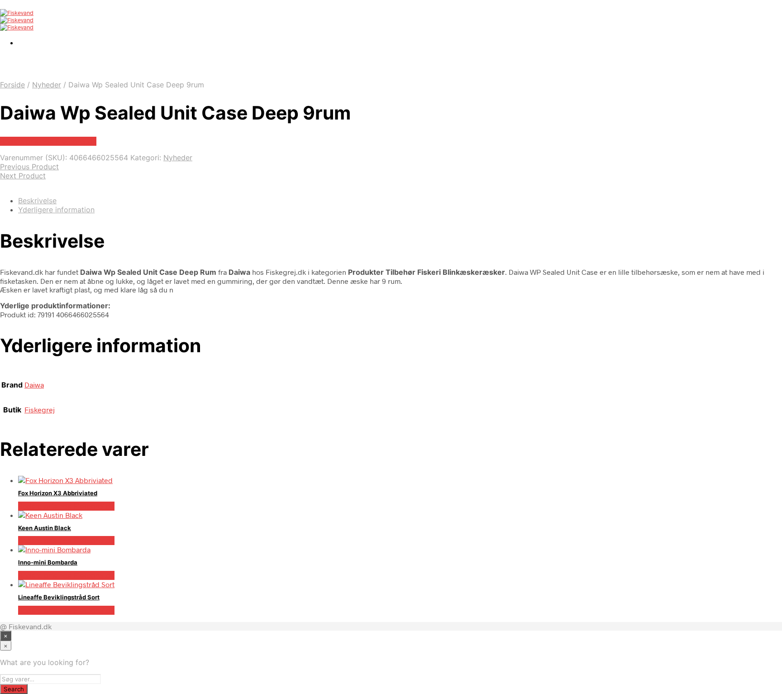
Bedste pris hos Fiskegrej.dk (48, 141)
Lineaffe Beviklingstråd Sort (59, 597)
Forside (12, 84)
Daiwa (34, 384)
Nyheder (46, 84)
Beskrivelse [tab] (37, 200)
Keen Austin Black (44, 527)
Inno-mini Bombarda (47, 562)
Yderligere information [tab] (56, 209)
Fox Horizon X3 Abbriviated (57, 493)
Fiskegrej (39, 409)
